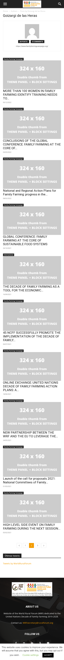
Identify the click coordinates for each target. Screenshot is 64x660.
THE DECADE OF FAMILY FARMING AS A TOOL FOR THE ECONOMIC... (31, 288)
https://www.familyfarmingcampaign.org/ (32, 46)
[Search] (60, 4)
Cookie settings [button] (30, 655)
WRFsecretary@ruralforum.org (38, 622)
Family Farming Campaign (13, 59)
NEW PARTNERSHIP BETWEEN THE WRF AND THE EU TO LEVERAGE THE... (30, 434)
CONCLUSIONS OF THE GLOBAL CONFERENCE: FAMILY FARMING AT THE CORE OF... (32, 144)
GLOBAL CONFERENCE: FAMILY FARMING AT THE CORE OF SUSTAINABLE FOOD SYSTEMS (25, 240)
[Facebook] (16, 643)
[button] (5, 4)
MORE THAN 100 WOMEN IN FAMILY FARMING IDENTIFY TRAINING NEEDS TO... (30, 94)
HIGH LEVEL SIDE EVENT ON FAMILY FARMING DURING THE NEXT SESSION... (31, 526)
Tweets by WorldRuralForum (17, 563)
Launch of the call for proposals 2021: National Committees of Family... (29, 480)
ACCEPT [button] (48, 655)
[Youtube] (48, 643)
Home (5, 11)
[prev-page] (19, 545)
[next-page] (43, 545)
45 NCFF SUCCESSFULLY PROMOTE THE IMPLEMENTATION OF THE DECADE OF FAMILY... (32, 336)
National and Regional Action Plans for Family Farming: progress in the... (29, 192)
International (8, 255)
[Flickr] (24, 643)
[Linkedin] (32, 643)
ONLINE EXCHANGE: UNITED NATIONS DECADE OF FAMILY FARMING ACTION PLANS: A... (30, 386)
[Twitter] (40, 643)
